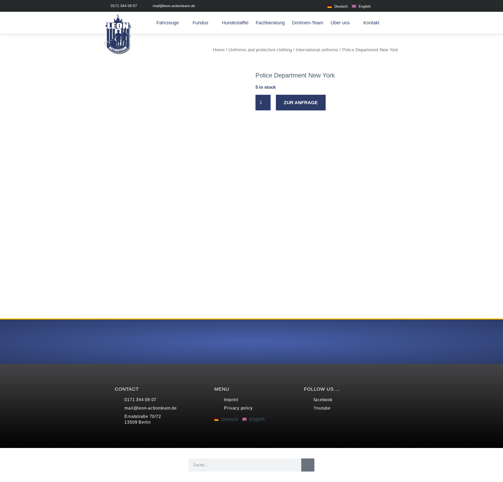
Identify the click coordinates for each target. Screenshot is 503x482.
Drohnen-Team (307, 22)
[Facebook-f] (383, 6)
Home (219, 49)
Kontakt (371, 22)
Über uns (340, 22)
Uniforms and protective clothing (260, 49)
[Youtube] (395, 6)
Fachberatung (270, 22)
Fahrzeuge (167, 22)
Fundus (200, 22)
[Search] (307, 465)
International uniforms (317, 49)
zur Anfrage (301, 102)
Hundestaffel (235, 22)
